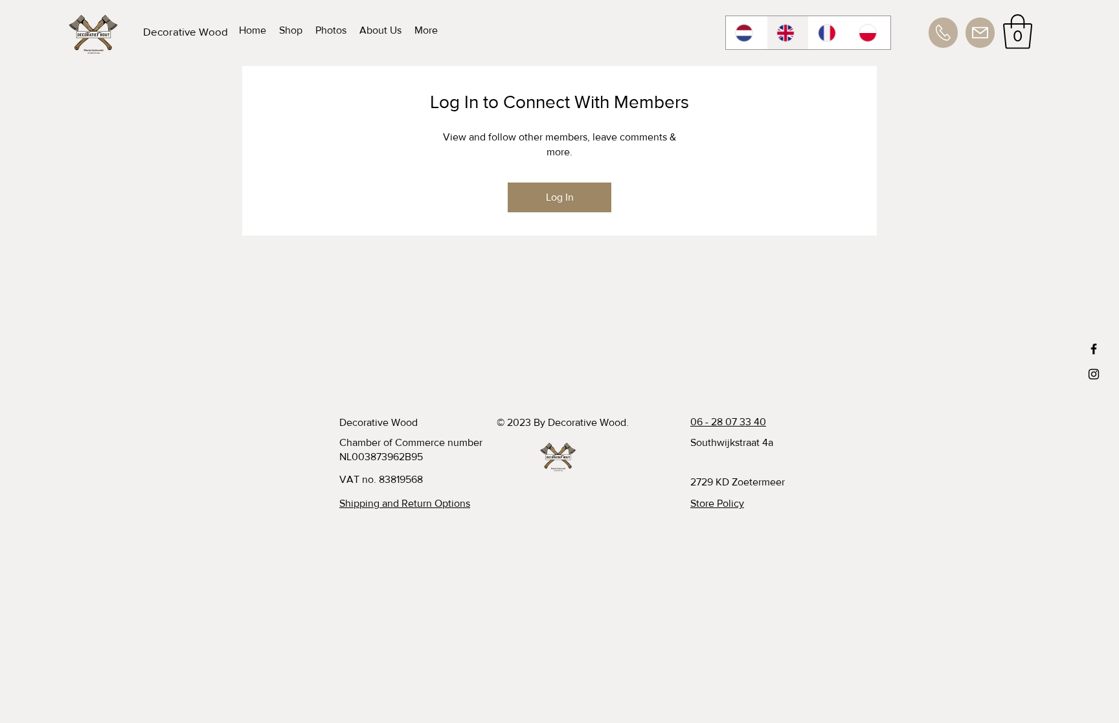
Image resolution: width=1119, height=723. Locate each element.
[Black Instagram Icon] (1094, 374)
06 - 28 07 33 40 (728, 421)
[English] (787, 32)
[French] (829, 32)
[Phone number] (943, 32)
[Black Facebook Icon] (1094, 349)
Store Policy (717, 503)
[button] (1017, 31)
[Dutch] (746, 32)
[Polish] (869, 32)
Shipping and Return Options (404, 503)
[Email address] (980, 32)
